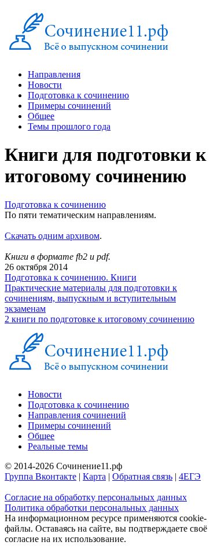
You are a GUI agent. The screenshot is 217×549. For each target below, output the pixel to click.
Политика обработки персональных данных (92, 508)
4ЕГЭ (190, 476)
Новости (45, 85)
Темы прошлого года (69, 126)
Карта (94, 476)
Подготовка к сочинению (78, 95)
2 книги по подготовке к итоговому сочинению (99, 319)
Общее (41, 116)
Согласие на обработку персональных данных (96, 497)
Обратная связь (142, 476)
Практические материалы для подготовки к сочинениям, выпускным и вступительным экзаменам (91, 298)
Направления (54, 74)
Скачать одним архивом (52, 236)
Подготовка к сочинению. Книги (71, 277)
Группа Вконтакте (40, 476)
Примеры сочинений (69, 105)
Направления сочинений (77, 415)
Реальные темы (58, 446)
